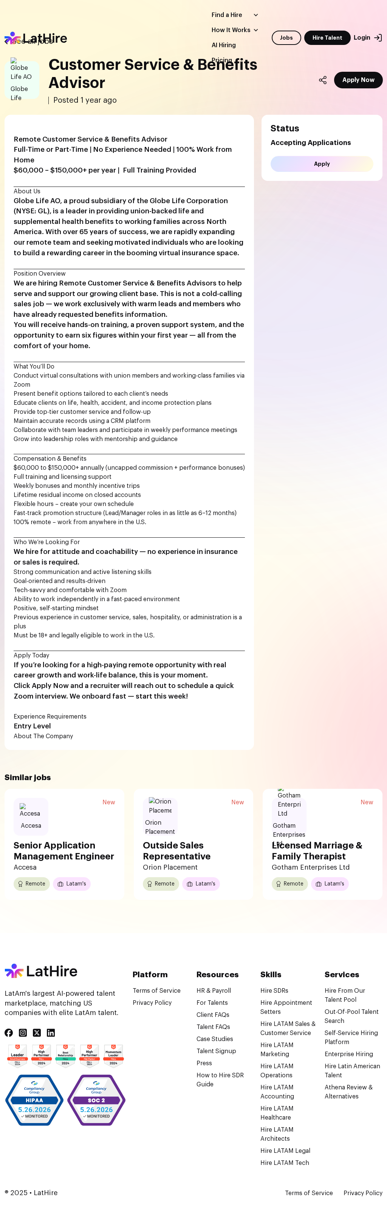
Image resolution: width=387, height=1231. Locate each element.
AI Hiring (224, 45)
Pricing (222, 60)
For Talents (212, 1003)
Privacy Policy (152, 1003)
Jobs (286, 37)
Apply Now (358, 80)
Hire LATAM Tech (284, 1163)
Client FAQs (213, 1015)
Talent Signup (216, 1051)
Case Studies (215, 1039)
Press (204, 1063)
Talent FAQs (213, 1027)
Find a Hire (227, 15)
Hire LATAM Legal (285, 1151)
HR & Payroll (214, 991)
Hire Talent (327, 37)
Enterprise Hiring (349, 1054)
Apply (322, 164)
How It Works (231, 30)
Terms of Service (157, 991)
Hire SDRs (274, 991)
